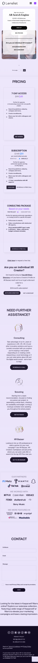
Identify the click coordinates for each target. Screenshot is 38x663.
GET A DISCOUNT (19, 49)
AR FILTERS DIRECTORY (19, 46)
